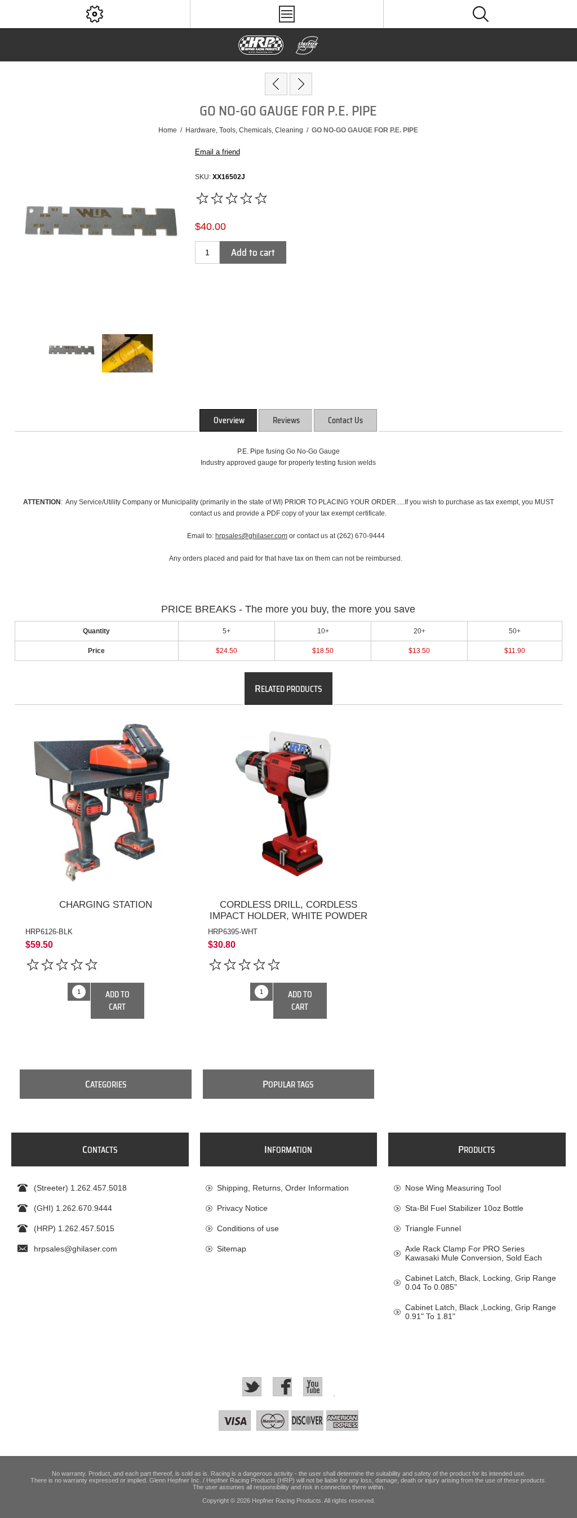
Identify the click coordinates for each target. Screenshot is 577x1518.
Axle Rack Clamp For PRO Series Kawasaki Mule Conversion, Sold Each (473, 1253)
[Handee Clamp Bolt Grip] (301, 84)
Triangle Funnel (433, 1228)
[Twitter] (252, 1387)
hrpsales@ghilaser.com (251, 536)
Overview (229, 420)
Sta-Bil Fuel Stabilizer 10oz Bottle (464, 1208)
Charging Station (105, 904)
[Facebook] (282, 1387)
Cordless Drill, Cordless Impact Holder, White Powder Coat (288, 916)
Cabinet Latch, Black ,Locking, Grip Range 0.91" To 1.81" (480, 1312)
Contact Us (345, 420)
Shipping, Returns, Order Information (283, 1187)
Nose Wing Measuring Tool (453, 1187)
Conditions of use (248, 1228)
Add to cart (253, 252)
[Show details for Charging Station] (105, 802)
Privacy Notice (242, 1208)
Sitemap (231, 1248)
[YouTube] (313, 1387)
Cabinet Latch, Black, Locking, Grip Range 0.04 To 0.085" (480, 1282)
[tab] (229, 420)
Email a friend (217, 152)
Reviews (286, 420)
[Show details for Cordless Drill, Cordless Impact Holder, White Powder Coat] (288, 802)
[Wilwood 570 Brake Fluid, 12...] (276, 84)
